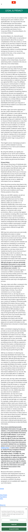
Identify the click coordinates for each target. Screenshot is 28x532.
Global (2, 488)
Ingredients (3, 497)
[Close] (26, 509)
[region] (14, 519)
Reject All (14, 524)
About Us (2, 505)
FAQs (1, 499)
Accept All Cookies (14, 529)
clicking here (5, 448)
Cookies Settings (14, 520)
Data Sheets (3, 495)
